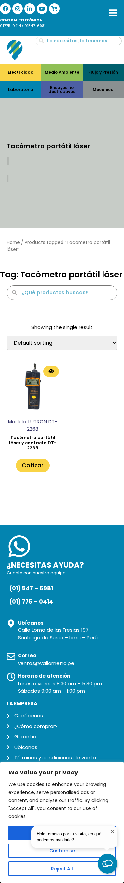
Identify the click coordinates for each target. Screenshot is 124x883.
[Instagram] (17, 8)
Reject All (62, 868)
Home (13, 242)
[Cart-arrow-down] (54, 8)
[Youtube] (42, 8)
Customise (62, 850)
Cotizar (33, 465)
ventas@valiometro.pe (46, 663)
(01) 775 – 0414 (31, 602)
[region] (62, 822)
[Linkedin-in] (29, 8)
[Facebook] (5, 8)
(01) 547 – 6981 (31, 588)
